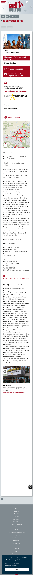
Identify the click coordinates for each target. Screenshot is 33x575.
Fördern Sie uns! (16, 554)
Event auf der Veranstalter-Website (15, 278)
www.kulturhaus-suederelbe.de (15, 91)
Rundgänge (16, 521)
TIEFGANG (16, 543)
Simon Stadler (15, 16)
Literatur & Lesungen (16, 524)
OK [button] (17, 569)
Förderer (16, 551)
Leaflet (14, 147)
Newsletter (16, 540)
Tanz (16, 529)
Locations (16, 535)
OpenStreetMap (21, 147)
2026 (3, 28)
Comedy (16, 516)
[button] (17, 133)
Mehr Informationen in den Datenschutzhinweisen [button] (12, 564)
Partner (16, 548)
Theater (16, 514)
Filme (16, 527)
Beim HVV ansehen (14, 117)
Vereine (16, 546)
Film (7, 16)
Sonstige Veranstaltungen (17, 532)
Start (3, 16)
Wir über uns (16, 538)
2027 (10, 28)
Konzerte (16, 511)
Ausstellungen (16, 519)
